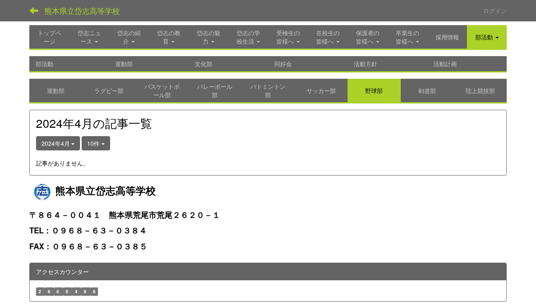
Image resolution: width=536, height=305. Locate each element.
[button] (487, 36)
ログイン (495, 10)
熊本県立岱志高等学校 (82, 10)
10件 (94, 143)
